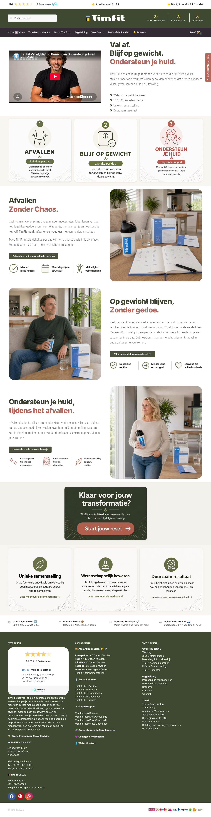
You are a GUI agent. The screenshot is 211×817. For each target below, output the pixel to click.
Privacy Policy (150, 728)
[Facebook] (12, 796)
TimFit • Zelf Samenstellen (89, 672)
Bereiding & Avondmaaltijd (156, 659)
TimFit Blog (148, 707)
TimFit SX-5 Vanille (85, 700)
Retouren (147, 686)
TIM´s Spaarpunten (153, 704)
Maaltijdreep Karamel (86, 713)
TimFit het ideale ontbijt (155, 662)
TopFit (115, 4)
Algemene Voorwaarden (155, 711)
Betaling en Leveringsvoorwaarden (161, 725)
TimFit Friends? (194, 4)
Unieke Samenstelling (154, 666)
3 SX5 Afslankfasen (153, 655)
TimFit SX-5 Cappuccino (88, 692)
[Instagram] (29, 796)
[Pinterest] (20, 796)
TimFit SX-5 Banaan (86, 689)
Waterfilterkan (86, 743)
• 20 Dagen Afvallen (90, 662)
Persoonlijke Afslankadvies (157, 679)
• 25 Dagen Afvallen (90, 665)
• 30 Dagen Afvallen (91, 669)
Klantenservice (178, 20)
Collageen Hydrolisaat (91, 736)
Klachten (147, 690)
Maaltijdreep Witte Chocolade (91, 723)
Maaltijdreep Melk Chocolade (91, 716)
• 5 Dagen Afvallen (93, 655)
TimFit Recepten (151, 669)
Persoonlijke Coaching (154, 683)
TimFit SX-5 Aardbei (86, 685)
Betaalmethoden (151, 721)
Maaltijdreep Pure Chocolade (91, 720)
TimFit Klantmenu (156, 20)
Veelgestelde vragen (153, 714)
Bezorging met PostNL (154, 718)
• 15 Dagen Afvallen (90, 658)
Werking (146, 652)
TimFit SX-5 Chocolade (88, 696)
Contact (146, 693)
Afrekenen (197, 20)
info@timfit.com (22, 761)
